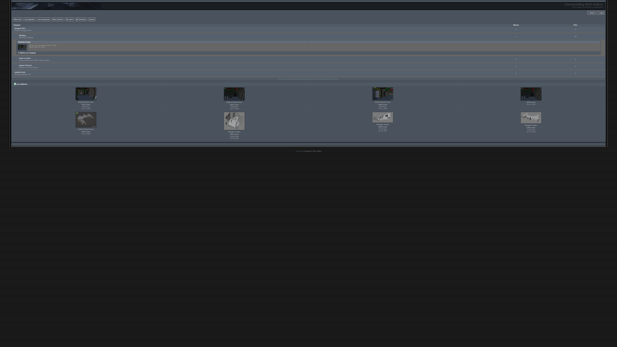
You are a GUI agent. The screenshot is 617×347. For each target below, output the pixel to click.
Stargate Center (24, 42)
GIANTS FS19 (20, 72)
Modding (22, 35)
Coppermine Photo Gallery (313, 151)
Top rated (69, 19)
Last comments (44, 19)
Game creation (25, 58)
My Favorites (81, 19)
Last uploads (29, 19)
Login (601, 13)
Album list (17, 19)
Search (92, 19)
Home (592, 13)
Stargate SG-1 (20, 28)
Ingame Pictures (25, 65)
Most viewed (58, 19)
